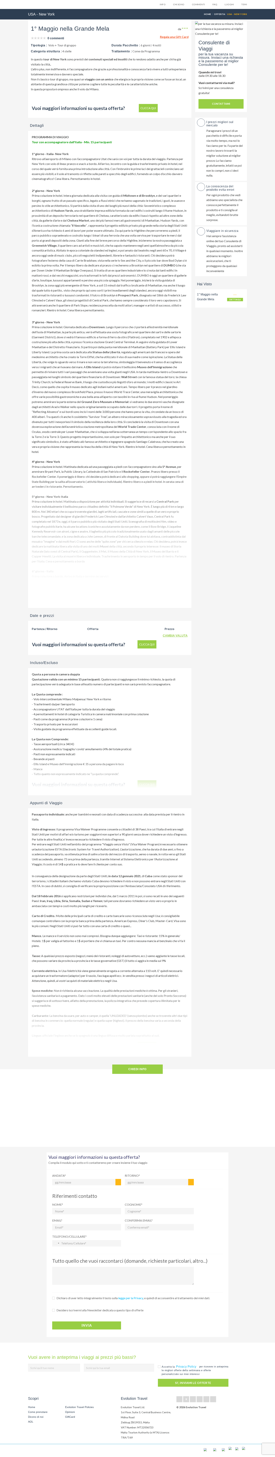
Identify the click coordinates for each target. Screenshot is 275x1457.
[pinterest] (200, 1399)
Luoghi (229, 4)
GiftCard (70, 1416)
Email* (57, 1220)
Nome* (57, 1204)
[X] (186, 1399)
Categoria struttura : (46, 51)
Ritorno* (132, 1175)
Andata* (59, 1175)
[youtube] (206, 1399)
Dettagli (235, 299)
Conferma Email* (139, 1220)
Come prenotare (38, 1411)
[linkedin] (193, 1399)
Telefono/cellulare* (69, 1236)
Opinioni (70, 1411)
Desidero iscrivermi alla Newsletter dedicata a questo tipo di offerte (99, 1310)
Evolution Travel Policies (79, 1407)
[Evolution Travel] (39, 5)
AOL (31, 1421)
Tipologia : (39, 45)
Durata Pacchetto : (125, 45)
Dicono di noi (35, 1416)
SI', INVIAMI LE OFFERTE (193, 1382)
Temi (244, 4)
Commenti (198, 4)
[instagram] (213, 1399)
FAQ (215, 4)
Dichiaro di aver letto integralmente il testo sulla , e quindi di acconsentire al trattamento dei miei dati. (133, 1298)
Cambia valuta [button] (175, 635)
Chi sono (178, 4)
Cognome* (133, 1204)
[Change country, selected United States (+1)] (56, 1243)
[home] (41, 1450)
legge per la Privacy (130, 1298)
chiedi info (137, 1069)
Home (207, 14)
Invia (86, 1325)
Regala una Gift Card (174, 37)
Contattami (221, 103)
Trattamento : (121, 51)
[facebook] (179, 1399)
